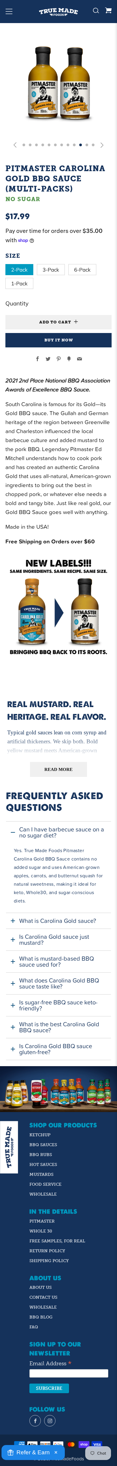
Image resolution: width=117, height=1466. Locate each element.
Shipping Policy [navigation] (49, 1260)
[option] (58, 83)
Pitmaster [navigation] (42, 1221)
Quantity (16, 303)
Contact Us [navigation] (43, 1297)
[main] (58, 744)
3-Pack (51, 269)
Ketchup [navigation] (39, 1134)
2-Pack (19, 269)
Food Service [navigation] (45, 1184)
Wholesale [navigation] (43, 1194)
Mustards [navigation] (41, 1174)
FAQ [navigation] (33, 1327)
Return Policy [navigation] (47, 1250)
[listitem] (58, 867)
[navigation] (35, 1420)
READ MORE (58, 769)
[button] (15, 144)
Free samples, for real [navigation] (57, 1241)
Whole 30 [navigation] (40, 1231)
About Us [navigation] (40, 1287)
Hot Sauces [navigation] (43, 1164)
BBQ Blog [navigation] (40, 1317)
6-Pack (82, 269)
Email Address (50, 1363)
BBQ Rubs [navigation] (40, 1154)
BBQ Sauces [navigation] (43, 1144)
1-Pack (19, 283)
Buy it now (58, 340)
